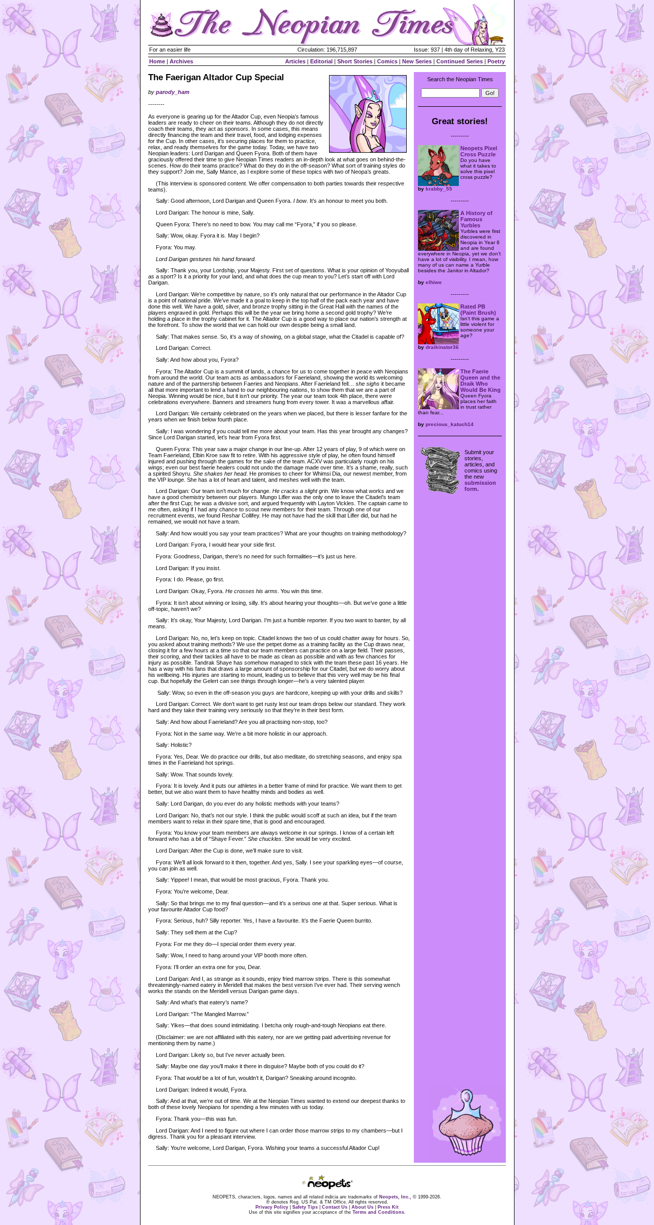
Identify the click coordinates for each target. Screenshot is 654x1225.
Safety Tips (305, 1207)
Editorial (321, 61)
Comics (387, 61)
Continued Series (459, 61)
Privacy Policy (271, 1207)
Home (157, 61)
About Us (362, 1207)
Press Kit (388, 1207)
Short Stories (354, 61)
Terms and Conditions (378, 1212)
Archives (181, 61)
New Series (417, 61)
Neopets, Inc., (395, 1196)
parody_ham (173, 92)
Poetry (496, 61)
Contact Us (334, 1207)
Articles (295, 61)
